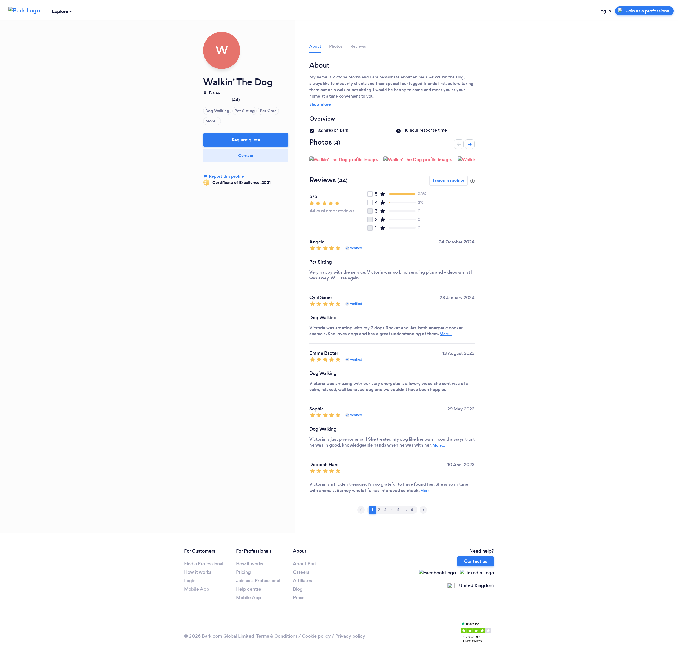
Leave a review (448, 180)
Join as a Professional (258, 580)
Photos (335, 46)
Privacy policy (350, 636)
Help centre (248, 589)
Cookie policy (316, 636)
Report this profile (226, 176)
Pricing (243, 572)
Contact (245, 155)
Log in (604, 11)
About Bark (305, 564)
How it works (197, 572)
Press (298, 597)
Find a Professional (203, 564)
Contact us (475, 561)
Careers (301, 572)
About (315, 46)
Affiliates (302, 580)
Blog (298, 589)
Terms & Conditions (276, 636)
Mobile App (196, 589)
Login (190, 580)
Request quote (246, 140)
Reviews (358, 46)
